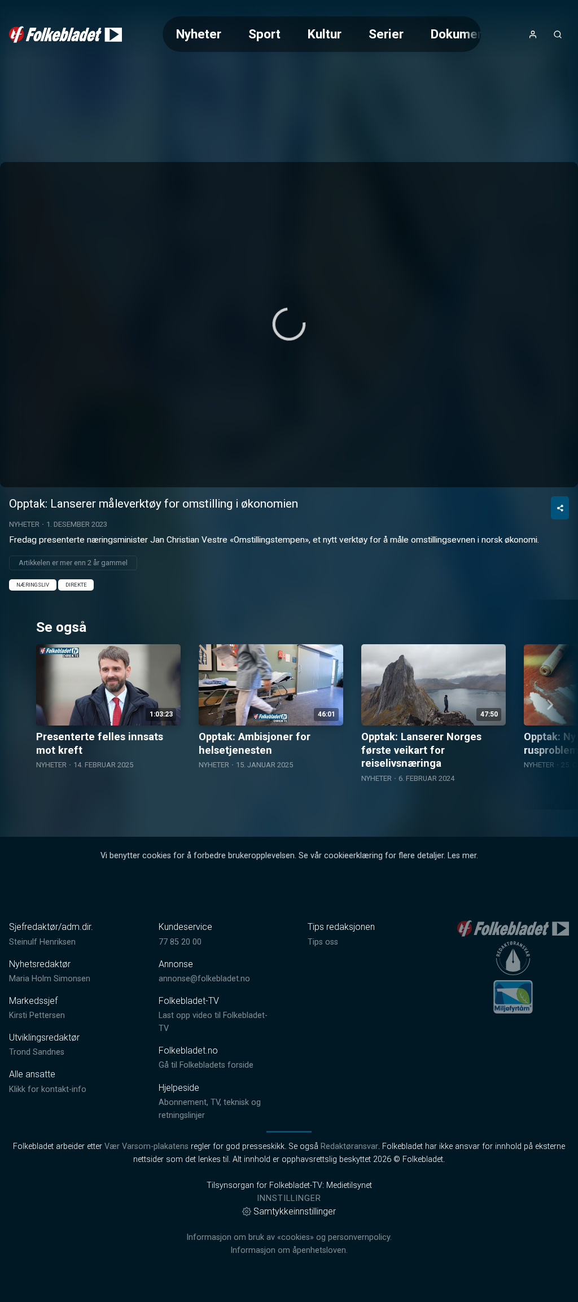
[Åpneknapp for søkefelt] (557, 34)
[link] (65, 34)
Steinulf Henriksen (42, 942)
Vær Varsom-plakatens (146, 1146)
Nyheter (198, 34)
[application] (289, 324)
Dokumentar (465, 34)
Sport (264, 34)
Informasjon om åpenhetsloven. (289, 1250)
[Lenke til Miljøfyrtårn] (513, 996)
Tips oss (323, 942)
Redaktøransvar (349, 1146)
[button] (289, 324)
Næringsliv (32, 585)
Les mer (462, 855)
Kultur (324, 34)
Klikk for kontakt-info (47, 1089)
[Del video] (560, 507)
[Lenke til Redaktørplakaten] (513, 958)
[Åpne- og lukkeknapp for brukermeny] (533, 34)
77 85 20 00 (180, 942)
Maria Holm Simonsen (49, 979)
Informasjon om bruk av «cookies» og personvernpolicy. (289, 1237)
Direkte (76, 585)
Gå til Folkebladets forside (206, 1065)
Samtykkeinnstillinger (294, 1211)
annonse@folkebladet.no (204, 979)
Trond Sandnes (36, 1052)
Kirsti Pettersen (37, 1015)
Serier (386, 34)
